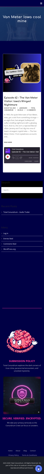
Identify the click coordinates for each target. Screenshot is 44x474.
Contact (33, 451)
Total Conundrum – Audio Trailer (16, 212)
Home (10, 451)
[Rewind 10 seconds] (13, 158)
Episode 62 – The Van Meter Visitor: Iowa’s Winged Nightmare (21, 101)
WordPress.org (9, 249)
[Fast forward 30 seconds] (21, 158)
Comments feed (9, 244)
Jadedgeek (23, 108)
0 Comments (31, 110)
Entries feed (8, 238)
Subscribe (28, 161)
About (18, 451)
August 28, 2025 (10, 108)
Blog (25, 451)
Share (36, 161)
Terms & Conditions (29, 455)
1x (17, 158)
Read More (8, 142)
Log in (5, 233)
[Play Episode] (7, 156)
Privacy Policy (14, 455)
